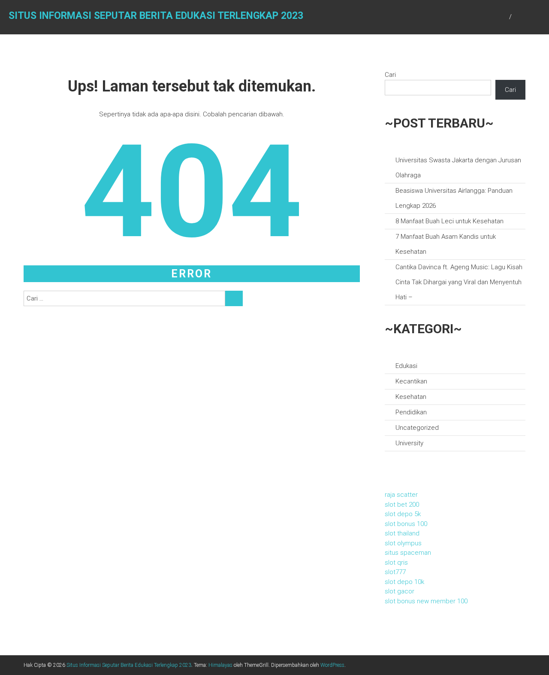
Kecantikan (411, 381)
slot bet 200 (402, 504)
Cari (390, 75)
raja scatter (401, 495)
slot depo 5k (403, 514)
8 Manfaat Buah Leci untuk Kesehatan (449, 221)
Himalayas (220, 665)
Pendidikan (411, 412)
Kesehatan (410, 397)
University (409, 443)
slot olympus (403, 543)
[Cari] (234, 298)
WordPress (332, 665)
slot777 (395, 572)
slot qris (396, 562)
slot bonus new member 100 (426, 601)
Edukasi (406, 366)
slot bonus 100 (406, 524)
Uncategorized (417, 428)
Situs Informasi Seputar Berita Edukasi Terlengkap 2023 (156, 15)
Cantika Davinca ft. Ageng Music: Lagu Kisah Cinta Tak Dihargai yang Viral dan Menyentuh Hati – (458, 282)
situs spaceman (408, 552)
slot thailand (402, 533)
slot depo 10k (404, 582)
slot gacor (399, 591)
